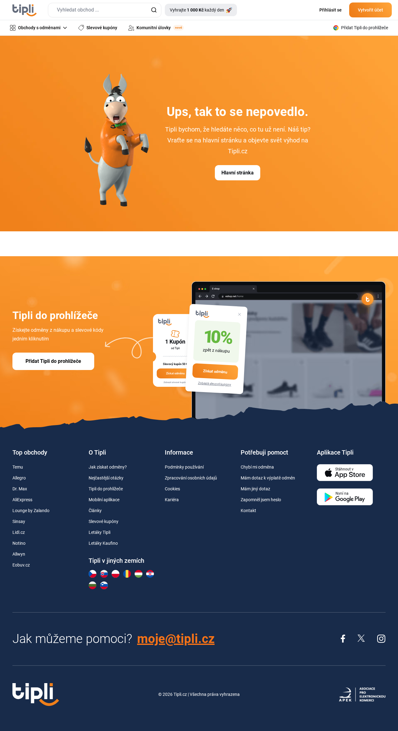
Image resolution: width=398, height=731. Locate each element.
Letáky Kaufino (103, 543)
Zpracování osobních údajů (191, 477)
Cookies (172, 488)
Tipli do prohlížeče (106, 488)
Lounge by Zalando (30, 510)
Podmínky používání (184, 467)
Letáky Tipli (99, 532)
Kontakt (248, 510)
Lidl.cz (18, 532)
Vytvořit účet (370, 9)
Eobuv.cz (21, 564)
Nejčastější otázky (106, 477)
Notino (18, 543)
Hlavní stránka (237, 173)
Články (95, 510)
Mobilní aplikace (104, 499)
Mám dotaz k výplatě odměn (268, 477)
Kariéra (172, 499)
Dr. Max (19, 488)
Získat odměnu (215, 371)
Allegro (19, 477)
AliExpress (22, 499)
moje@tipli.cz (176, 639)
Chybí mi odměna (257, 467)
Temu (17, 467)
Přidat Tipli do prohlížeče (53, 361)
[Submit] (153, 10)
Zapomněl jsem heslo (261, 499)
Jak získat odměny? (108, 467)
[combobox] (104, 10)
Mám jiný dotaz (255, 488)
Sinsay (18, 521)
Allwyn (18, 554)
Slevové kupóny (103, 521)
